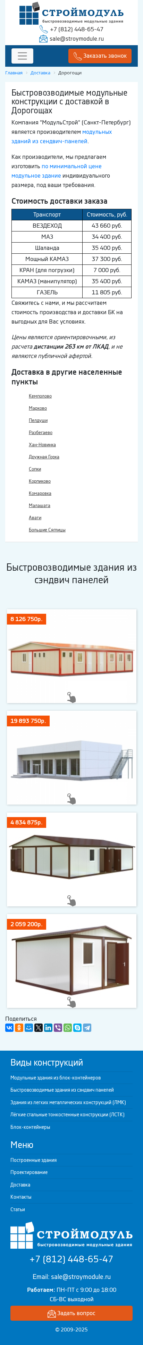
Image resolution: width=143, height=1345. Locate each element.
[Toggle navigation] (22, 56)
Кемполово (40, 396)
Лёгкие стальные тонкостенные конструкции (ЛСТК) (67, 1114)
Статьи (17, 1209)
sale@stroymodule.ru (77, 38)
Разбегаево (40, 432)
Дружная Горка (44, 457)
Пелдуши (38, 420)
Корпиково (40, 481)
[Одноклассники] (19, 1028)
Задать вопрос (75, 1313)
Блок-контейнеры (30, 1127)
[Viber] (58, 1028)
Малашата (39, 505)
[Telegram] (87, 1028)
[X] (38, 1028)
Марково (38, 408)
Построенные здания (33, 1160)
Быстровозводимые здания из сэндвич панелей (62, 1090)
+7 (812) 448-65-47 (76, 29)
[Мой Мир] (29, 1028)
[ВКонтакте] (9, 1028)
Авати (35, 518)
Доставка (20, 1185)
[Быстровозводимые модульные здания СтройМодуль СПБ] (71, 12)
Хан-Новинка (42, 445)
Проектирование (29, 1172)
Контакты (21, 1197)
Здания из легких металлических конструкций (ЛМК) (68, 1102)
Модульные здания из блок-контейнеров (55, 1078)
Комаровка (40, 493)
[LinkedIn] (48, 1028)
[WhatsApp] (68, 1028)
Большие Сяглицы (47, 530)
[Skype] (77, 1028)
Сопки (35, 469)
